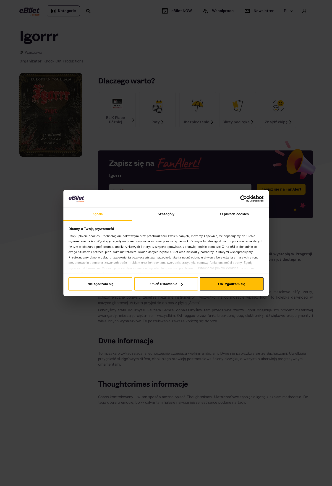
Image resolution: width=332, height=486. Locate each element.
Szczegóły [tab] (166, 214)
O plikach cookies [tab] (234, 214)
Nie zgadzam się (100, 284)
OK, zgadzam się (231, 284)
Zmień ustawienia (163, 284)
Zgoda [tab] (97, 214)
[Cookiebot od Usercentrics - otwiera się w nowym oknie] (244, 198)
